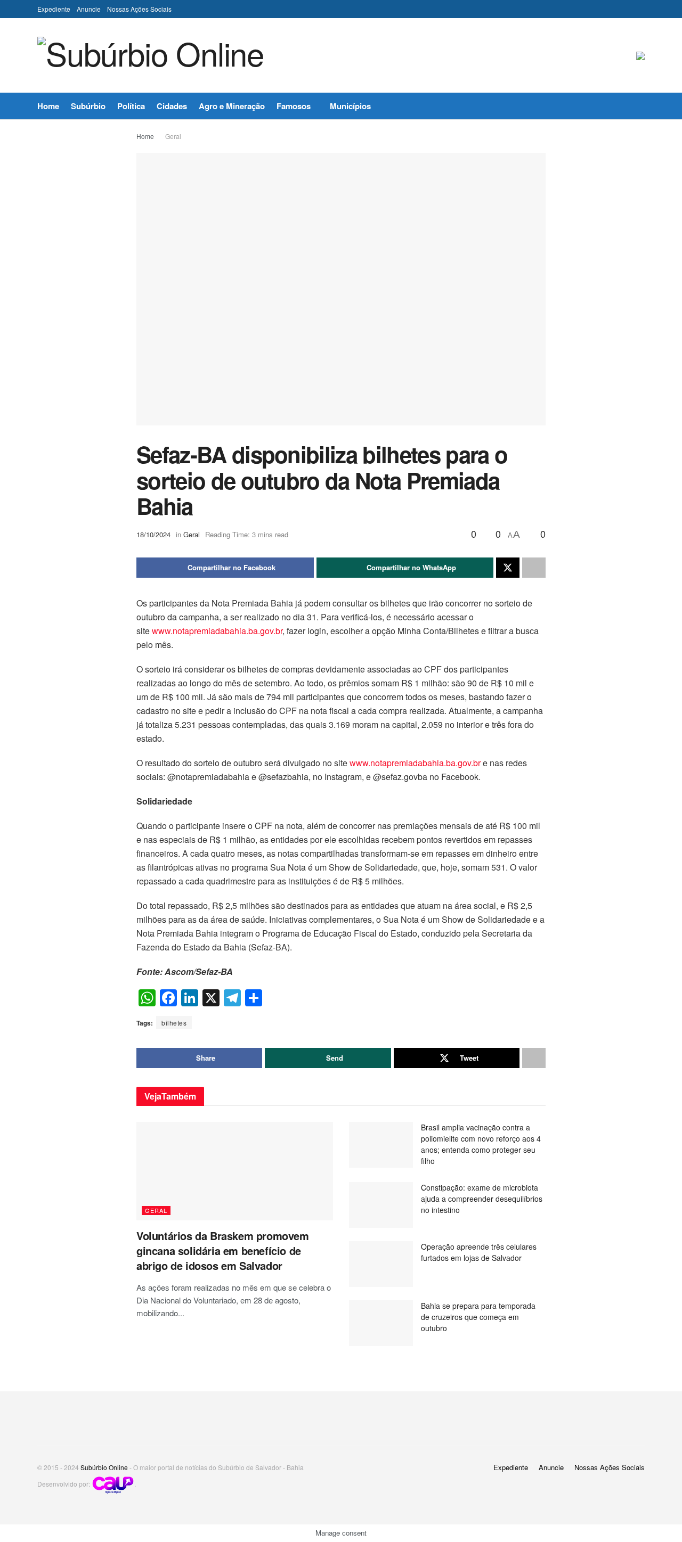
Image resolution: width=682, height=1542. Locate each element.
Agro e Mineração (232, 106)
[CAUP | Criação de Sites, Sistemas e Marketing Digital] (113, 1483)
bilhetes (173, 1022)
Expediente (53, 8)
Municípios (350, 106)
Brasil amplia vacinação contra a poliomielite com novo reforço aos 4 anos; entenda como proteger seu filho (481, 1144)
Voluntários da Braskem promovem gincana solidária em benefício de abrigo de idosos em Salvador (222, 1250)
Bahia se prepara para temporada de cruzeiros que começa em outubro (478, 1316)
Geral (173, 136)
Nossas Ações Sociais (139, 8)
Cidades (172, 106)
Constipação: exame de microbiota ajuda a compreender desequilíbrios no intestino (481, 1198)
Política (131, 106)
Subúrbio (88, 106)
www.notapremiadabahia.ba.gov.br (217, 631)
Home (48, 106)
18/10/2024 (153, 534)
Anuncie (89, 8)
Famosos (294, 106)
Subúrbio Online (104, 1467)
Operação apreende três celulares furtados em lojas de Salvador (479, 1252)
